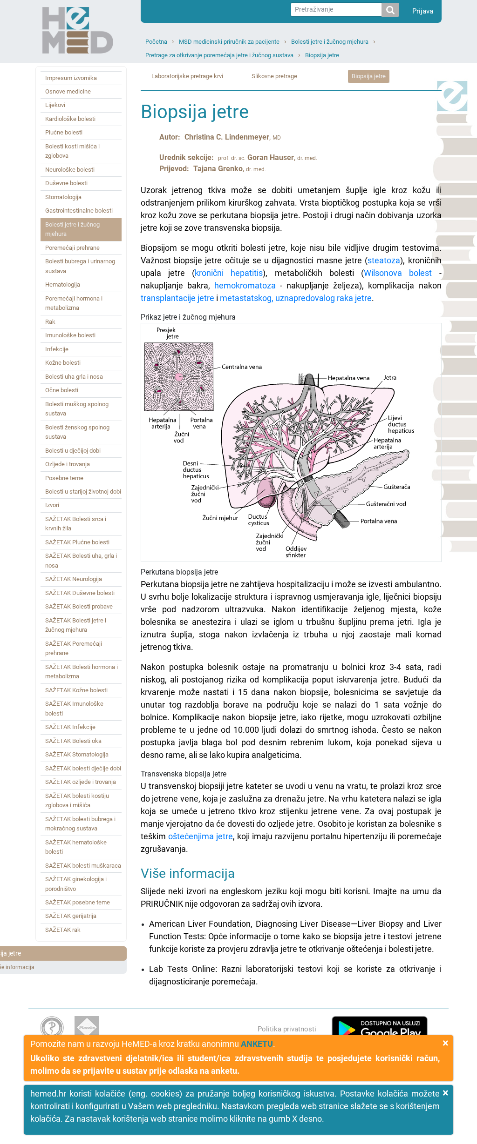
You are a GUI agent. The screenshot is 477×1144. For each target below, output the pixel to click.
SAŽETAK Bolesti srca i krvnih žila (75, 523)
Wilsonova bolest (398, 273)
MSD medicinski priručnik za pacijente (229, 41)
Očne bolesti (61, 390)
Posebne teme (64, 478)
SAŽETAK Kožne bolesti (76, 690)
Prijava (422, 11)
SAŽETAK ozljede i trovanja (80, 781)
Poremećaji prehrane (72, 247)
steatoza (384, 260)
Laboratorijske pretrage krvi (187, 76)
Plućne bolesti (63, 132)
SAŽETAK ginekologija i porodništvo (76, 884)
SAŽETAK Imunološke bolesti (74, 708)
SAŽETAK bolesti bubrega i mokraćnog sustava (80, 824)
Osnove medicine (68, 91)
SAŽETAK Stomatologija (77, 754)
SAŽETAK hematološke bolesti (76, 847)
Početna (156, 41)
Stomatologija (63, 197)
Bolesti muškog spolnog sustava (77, 409)
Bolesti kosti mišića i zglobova (72, 151)
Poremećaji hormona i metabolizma (73, 303)
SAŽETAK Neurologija (73, 578)
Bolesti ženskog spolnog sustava (77, 432)
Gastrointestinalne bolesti (79, 210)
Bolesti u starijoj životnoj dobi (83, 491)
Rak (50, 321)
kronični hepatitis (229, 273)
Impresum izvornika (71, 77)
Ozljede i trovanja (67, 464)
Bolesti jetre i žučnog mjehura (329, 41)
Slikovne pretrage (274, 76)
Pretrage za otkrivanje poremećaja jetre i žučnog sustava (219, 55)
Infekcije (56, 349)
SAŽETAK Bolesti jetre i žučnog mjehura (75, 625)
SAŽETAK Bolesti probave (79, 606)
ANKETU (257, 1044)
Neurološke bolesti (70, 169)
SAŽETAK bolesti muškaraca (83, 865)
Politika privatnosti (287, 1029)
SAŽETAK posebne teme (77, 902)
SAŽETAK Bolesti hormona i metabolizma (81, 671)
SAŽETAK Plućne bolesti (77, 542)
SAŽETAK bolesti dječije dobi (83, 768)
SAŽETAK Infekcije (70, 726)
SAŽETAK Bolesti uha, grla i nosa (81, 560)
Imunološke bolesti (70, 335)
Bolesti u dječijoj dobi (73, 450)
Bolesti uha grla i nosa (74, 376)
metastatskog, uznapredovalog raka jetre (296, 298)
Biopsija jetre (322, 55)
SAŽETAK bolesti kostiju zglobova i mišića (77, 800)
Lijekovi (55, 104)
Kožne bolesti (63, 362)
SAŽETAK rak (63, 929)
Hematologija (62, 284)
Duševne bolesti (66, 183)
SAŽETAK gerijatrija (70, 915)
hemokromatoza (245, 285)
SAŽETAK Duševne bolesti (80, 592)
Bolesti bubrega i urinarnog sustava (80, 266)
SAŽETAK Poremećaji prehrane (73, 648)
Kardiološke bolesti (70, 118)
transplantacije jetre (177, 298)
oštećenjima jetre (200, 836)
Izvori (52, 505)
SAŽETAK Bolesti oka (73, 740)
